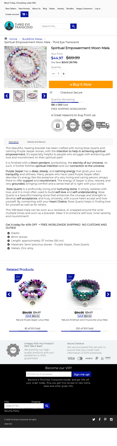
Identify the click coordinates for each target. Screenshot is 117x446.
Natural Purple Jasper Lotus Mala (32, 320)
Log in (97, 8)
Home (13, 39)
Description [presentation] (14, 142)
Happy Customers (84, 8)
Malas (52, 8)
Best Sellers (11, 8)
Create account (12, 14)
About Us (36, 8)
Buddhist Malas (32, 39)
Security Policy (11, 411)
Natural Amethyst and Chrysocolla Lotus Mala (84, 320)
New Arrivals (24, 8)
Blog (45, 8)
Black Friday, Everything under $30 (20, 3)
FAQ (6, 401)
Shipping (35, 401)
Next (44, 96)
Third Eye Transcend (19, 419)
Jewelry (60, 8)
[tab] (13, 142)
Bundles (70, 8)
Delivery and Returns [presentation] (36, 142)
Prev (6, 96)
